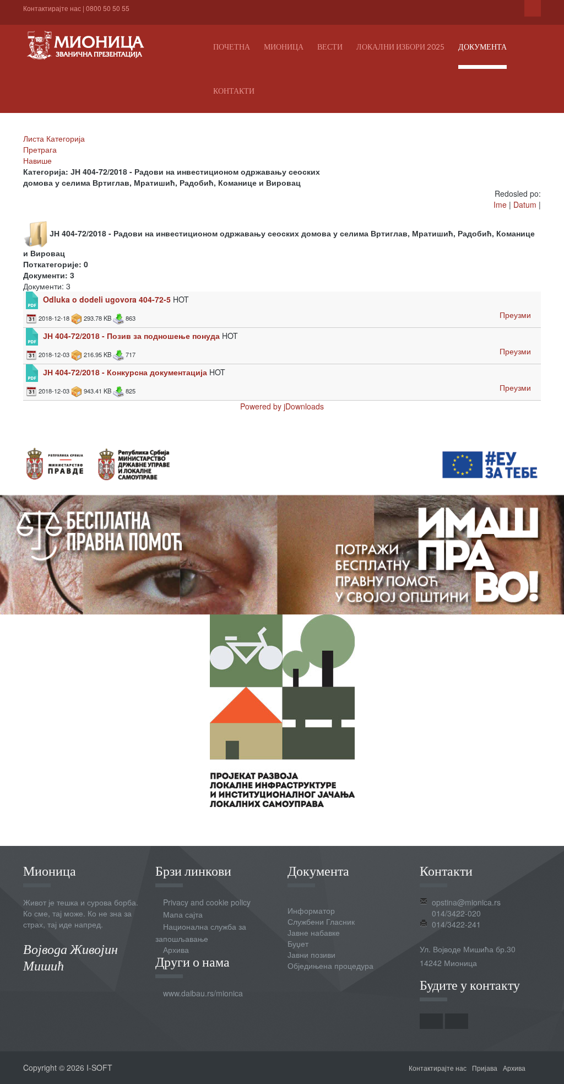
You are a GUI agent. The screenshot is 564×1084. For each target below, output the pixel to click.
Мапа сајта (183, 914)
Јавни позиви (311, 954)
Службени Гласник (321, 921)
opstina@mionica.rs (466, 902)
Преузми (515, 314)
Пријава (484, 1067)
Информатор (311, 910)
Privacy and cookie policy (207, 902)
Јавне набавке (314, 932)
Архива (176, 949)
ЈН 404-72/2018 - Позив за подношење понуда (131, 335)
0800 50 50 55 (107, 8)
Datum (524, 204)
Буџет (298, 943)
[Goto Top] (537, 1067)
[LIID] (282, 709)
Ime (500, 204)
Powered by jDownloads (282, 406)
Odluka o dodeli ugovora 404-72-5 (107, 299)
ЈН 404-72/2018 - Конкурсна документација (125, 371)
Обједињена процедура (330, 965)
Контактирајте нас (52, 8)
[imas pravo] (282, 521)
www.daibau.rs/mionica (203, 993)
